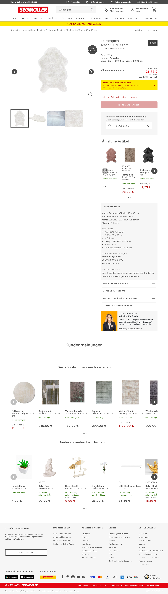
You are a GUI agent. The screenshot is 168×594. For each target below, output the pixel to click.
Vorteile (142, 547)
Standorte (143, 534)
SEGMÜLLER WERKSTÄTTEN (151, 551)
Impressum (96, 585)
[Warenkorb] (155, 10)
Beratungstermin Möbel (118, 534)
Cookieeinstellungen (134, 585)
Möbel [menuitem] (14, 18)
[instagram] (73, 577)
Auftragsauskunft (123, 2)
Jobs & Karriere (145, 540)
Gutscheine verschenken (92, 547)
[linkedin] (83, 577)
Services (112, 547)
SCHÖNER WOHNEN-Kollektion (114, 48)
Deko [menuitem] (108, 18)
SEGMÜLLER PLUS (149, 2)
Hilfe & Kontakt (97, 2)
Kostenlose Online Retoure (64, 544)
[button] (90, 94)
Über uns (142, 544)
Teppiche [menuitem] (96, 18)
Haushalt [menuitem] (81, 18)
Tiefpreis (85, 540)
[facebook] (62, 577)
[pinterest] (67, 577)
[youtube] (78, 577)
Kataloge (85, 554)
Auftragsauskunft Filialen (63, 540)
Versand (153, 77)
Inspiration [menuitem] (151, 18)
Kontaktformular (116, 544)
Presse (111, 557)
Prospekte (75, 2)
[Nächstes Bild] (91, 71)
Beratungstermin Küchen (119, 537)
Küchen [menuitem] (26, 18)
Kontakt (112, 540)
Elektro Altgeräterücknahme (121, 561)
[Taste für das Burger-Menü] (12, 9)
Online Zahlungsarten (62, 537)
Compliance (144, 564)
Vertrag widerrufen (153, 591)
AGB (106, 585)
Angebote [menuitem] (133, 18)
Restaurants (144, 537)
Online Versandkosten (62, 534)
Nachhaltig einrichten (148, 554)
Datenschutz (116, 585)
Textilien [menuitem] (67, 18)
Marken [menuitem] (119, 18)
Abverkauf (86, 534)
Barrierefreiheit (152, 585)
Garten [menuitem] (38, 18)
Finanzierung (114, 551)
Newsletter (86, 544)
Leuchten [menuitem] (51, 18)
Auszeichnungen (145, 561)
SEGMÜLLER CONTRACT (149, 557)
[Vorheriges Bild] (14, 71)
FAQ (110, 554)
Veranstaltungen (89, 557)
